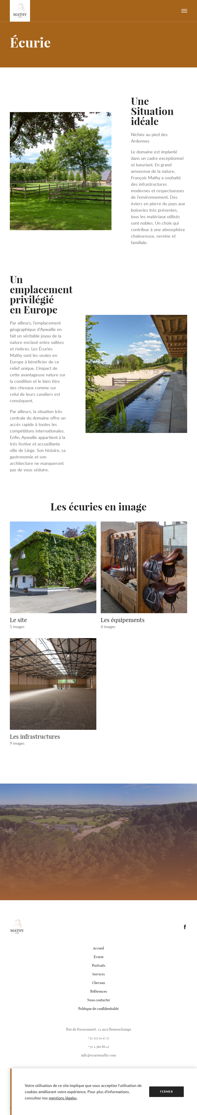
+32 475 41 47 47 (98, 1038)
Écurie (99, 957)
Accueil (98, 948)
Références (98, 991)
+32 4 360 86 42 (98, 1046)
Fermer (166, 1092)
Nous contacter (98, 1000)
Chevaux (98, 983)
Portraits (98, 965)
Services (98, 974)
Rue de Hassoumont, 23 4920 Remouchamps (98, 1029)
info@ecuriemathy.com (98, 1055)
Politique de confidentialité (98, 1009)
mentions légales (63, 1098)
